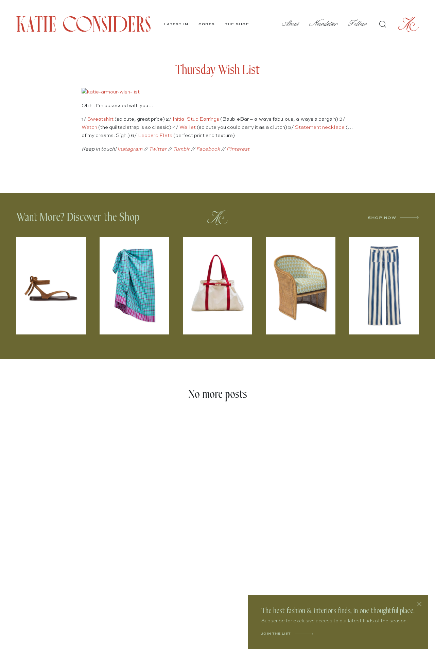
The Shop (237, 24)
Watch (89, 127)
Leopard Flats (155, 135)
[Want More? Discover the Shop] (217, 217)
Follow (357, 24)
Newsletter (323, 24)
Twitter (158, 149)
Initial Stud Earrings (196, 119)
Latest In (176, 24)
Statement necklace (320, 127)
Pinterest (237, 149)
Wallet (187, 127)
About (290, 24)
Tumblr (181, 149)
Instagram (129, 149)
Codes (206, 24)
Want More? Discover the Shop (78, 217)
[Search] (382, 24)
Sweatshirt (100, 119)
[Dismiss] (419, 604)
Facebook (208, 149)
